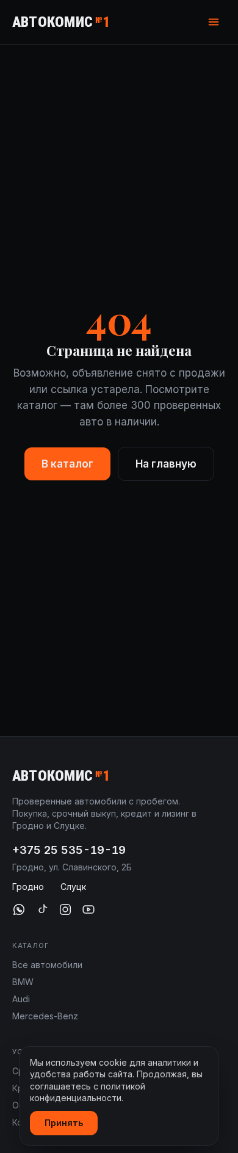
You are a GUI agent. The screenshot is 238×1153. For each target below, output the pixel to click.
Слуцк (73, 886)
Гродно (28, 886)
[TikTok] (42, 909)
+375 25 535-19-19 (69, 850)
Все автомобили (47, 965)
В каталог (67, 464)
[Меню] (213, 22)
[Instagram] (65, 909)
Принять (64, 1123)
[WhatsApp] (19, 909)
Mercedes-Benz (45, 1016)
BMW (23, 982)
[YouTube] (88, 909)
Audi (21, 999)
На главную (166, 464)
